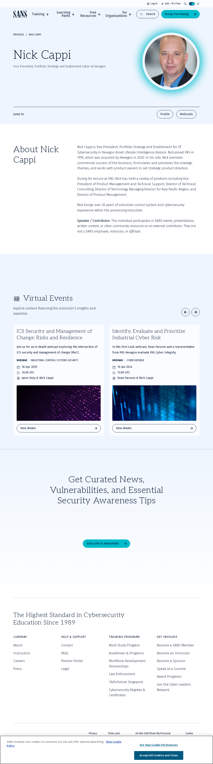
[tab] (40, 14)
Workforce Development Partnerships (127, 663)
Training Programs (124, 637)
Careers (19, 661)
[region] (106, 750)
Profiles (18, 34)
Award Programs (169, 677)
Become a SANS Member (175, 645)
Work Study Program (124, 645)
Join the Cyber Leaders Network (174, 687)
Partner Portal (72, 661)
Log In (154, 3)
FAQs (64, 653)
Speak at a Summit (171, 669)
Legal (65, 669)
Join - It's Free (173, 3)
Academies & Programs (126, 653)
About (17, 645)
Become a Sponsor (171, 661)
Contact (67, 645)
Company (20, 637)
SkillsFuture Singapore (126, 682)
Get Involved (167, 637)
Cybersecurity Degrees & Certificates (127, 692)
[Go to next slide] (195, 312)
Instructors (21, 653)
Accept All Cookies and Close (159, 755)
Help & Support (73, 637)
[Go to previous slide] (185, 312)
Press (17, 669)
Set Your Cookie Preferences (159, 744)
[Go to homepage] (20, 14)
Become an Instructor (173, 653)
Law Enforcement (122, 674)
